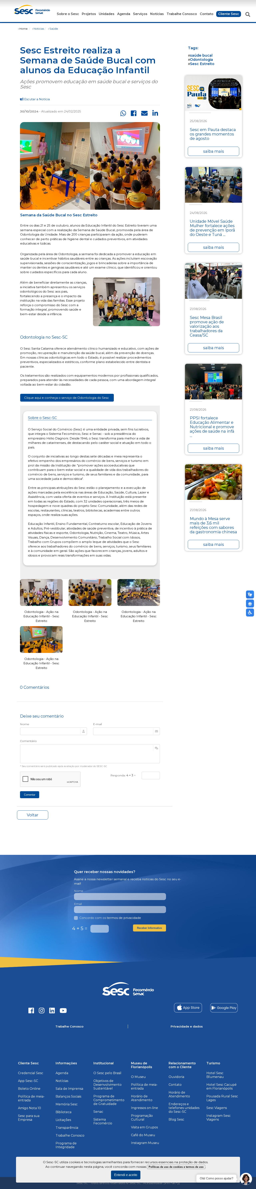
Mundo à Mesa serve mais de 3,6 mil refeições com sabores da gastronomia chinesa (213, 525)
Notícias (157, 14)
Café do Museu (143, 1135)
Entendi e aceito (125, 1175)
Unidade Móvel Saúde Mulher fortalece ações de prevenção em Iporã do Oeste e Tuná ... (212, 228)
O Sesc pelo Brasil (107, 1073)
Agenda (123, 14)
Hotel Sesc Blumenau (215, 1075)
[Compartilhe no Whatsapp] (123, 113)
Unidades (106, 14)
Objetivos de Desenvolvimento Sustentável (107, 1084)
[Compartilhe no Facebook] (133, 113)
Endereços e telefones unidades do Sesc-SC (184, 1108)
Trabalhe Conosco (182, 14)
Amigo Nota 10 (29, 1108)
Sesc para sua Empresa (28, 1118)
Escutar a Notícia (36, 99)
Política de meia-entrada (31, 1098)
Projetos (89, 14)
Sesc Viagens (216, 1108)
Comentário (28, 741)
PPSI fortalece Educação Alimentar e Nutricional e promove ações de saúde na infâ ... (212, 427)
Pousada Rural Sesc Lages (222, 1098)
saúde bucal (201, 55)
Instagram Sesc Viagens (218, 1117)
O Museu (138, 1077)
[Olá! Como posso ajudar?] (246, 1179)
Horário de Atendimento (141, 1098)
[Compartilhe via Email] (144, 113)
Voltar (32, 815)
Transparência (67, 1128)
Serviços (140, 14)
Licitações (63, 1120)
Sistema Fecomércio (102, 1121)
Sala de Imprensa (69, 1089)
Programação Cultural (142, 1117)
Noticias (39, 28)
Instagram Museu (145, 1143)
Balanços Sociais (68, 1096)
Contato (206, 14)
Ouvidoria (176, 1077)
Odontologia (201, 59)
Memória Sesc (67, 1104)
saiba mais (213, 151)
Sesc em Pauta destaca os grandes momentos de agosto (213, 134)
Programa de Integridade (66, 1145)
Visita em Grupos (144, 1127)
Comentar (29, 794)
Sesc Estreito (202, 64)
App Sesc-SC (28, 1081)
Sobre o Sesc (68, 14)
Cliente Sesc (228, 14)
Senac (98, 1112)
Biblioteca (63, 1112)
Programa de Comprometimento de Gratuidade (108, 1100)
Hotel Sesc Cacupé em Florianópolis (221, 1086)
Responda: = (123, 775)
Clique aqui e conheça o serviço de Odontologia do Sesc (67, 398)
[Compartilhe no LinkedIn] (155, 113)
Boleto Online (29, 1089)
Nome (24, 724)
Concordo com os (110, 918)
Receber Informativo (149, 927)
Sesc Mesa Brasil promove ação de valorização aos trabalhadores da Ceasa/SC (207, 326)
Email (78, 904)
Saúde (53, 28)
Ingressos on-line (144, 1108)
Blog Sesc (176, 1119)
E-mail (97, 724)
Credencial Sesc (30, 1073)
